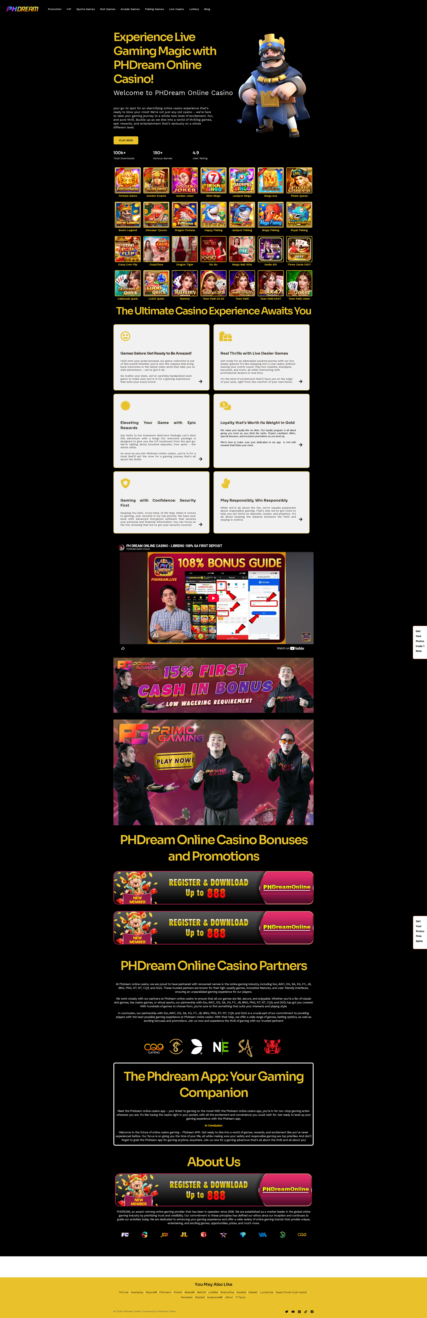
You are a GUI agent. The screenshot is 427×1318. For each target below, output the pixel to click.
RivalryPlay (227, 1292)
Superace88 (215, 1297)
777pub (240, 1297)
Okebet (253, 1292)
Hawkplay (137, 1292)
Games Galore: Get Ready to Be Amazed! (155, 353)
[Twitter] (286, 1311)
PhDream (165, 1292)
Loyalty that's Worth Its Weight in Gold (258, 422)
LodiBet (213, 1292)
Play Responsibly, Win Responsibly (254, 500)
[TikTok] (305, 1311)
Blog (207, 9)
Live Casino (176, 9)
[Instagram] (299, 1311)
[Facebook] (312, 1311)
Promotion (54, 9)
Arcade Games (130, 9)
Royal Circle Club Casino (291, 1292)
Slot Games (107, 9)
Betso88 (190, 1292)
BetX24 (201, 1292)
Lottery (194, 9)
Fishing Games (154, 9)
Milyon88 (151, 1292)
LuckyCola (266, 1292)
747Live (123, 1292)
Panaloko (187, 1297)
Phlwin (178, 1292)
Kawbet (241, 1292)
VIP (69, 9)
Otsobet (200, 1297)
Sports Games (85, 9)
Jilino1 (229, 1297)
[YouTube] (293, 1311)
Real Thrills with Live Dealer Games (254, 353)
